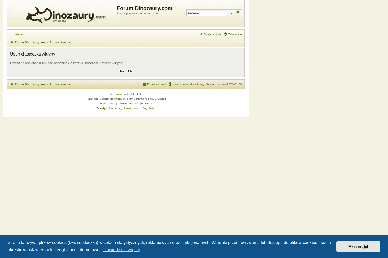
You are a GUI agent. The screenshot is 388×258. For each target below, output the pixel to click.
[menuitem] (232, 34)
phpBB (118, 98)
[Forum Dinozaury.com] (63, 13)
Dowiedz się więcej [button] (121, 249)
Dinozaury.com (117, 94)
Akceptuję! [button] (358, 247)
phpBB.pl (146, 103)
